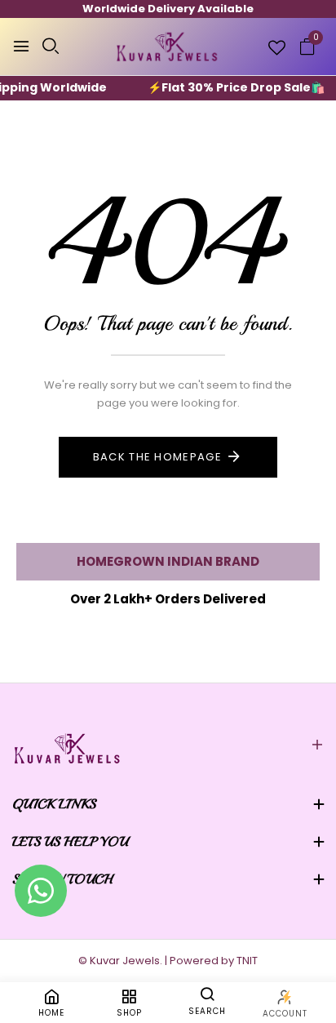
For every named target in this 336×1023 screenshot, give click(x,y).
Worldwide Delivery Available (168, 8)
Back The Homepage (157, 457)
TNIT (247, 960)
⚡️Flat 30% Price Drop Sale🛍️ (227, 87)
